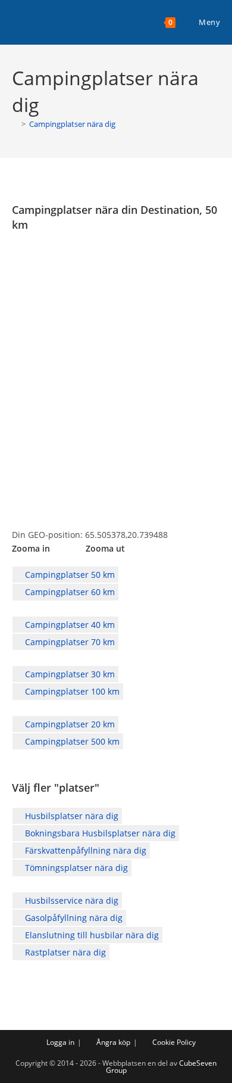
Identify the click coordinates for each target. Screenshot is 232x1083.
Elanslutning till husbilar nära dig (91, 935)
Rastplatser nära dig (64, 952)
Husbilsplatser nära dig (70, 815)
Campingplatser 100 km (71, 691)
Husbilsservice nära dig (70, 900)
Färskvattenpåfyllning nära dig (84, 850)
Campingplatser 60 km (69, 591)
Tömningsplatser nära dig (75, 867)
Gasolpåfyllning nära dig (73, 917)
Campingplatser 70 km (69, 642)
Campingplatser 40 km (69, 624)
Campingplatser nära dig (72, 124)
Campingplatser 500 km (71, 741)
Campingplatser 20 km (69, 724)
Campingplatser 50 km (69, 574)
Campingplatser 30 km (69, 674)
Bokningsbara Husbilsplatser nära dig (99, 833)
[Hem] (15, 124)
